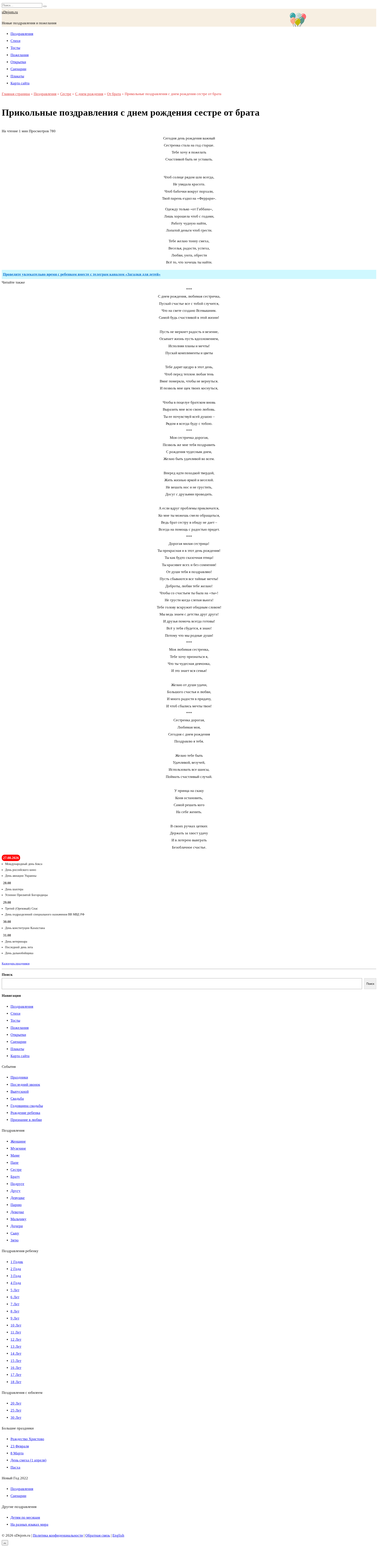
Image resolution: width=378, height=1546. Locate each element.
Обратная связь (97, 1535)
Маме (15, 1155)
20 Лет (15, 1403)
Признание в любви (26, 1120)
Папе (14, 1163)
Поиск (7, 975)
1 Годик (16, 1262)
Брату (15, 1177)
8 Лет (14, 1311)
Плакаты (17, 76)
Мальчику (18, 1219)
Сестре (16, 1170)
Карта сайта (20, 83)
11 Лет (15, 1332)
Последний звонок (25, 1084)
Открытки (18, 62)
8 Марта (17, 1453)
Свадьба (17, 1098)
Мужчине (18, 1148)
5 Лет (14, 1290)
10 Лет (15, 1325)
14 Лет (15, 1353)
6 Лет (14, 1297)
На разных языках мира (29, 1524)
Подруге (17, 1184)
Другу (15, 1191)
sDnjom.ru (10, 12)
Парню (16, 1205)
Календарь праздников (16, 963)
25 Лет (15, 1410)
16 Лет (15, 1368)
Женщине (18, 1141)
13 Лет (15, 1346)
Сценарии (18, 69)
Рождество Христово (27, 1439)
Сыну (14, 1233)
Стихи (15, 41)
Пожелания (19, 55)
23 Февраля (19, 1446)
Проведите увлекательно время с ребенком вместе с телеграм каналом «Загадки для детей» (82, 274)
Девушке (17, 1198)
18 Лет (15, 1382)
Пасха (15, 1467)
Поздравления (21, 34)
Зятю (14, 1240)
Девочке (17, 1212)
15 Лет (15, 1361)
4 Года (15, 1283)
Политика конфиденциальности (58, 1535)
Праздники (19, 1077)
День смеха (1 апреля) (28, 1460)
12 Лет (15, 1339)
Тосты (15, 48)
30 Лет (15, 1417)
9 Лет (14, 1318)
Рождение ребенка (25, 1113)
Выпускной (19, 1091)
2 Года (15, 1269)
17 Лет (15, 1375)
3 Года (15, 1276)
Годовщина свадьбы (26, 1106)
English (118, 1535)
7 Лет (14, 1304)
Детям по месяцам (25, 1517)
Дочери (16, 1226)
